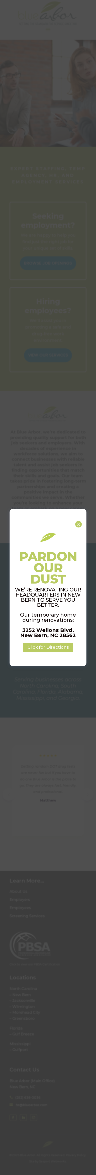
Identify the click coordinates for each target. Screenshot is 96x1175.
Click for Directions (48, 647)
